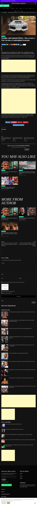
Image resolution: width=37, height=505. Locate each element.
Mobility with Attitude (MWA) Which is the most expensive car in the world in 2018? (17, 138)
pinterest (26, 122)
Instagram (21, 476)
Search (2, 300)
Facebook (21, 473)
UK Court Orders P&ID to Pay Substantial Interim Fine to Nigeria (18, 353)
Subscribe (26, 149)
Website (20, 278)
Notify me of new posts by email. (7, 293)
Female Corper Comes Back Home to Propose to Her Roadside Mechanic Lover (20, 328)
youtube (20, 122)
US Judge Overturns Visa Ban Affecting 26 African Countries (22, 12)
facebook (8, 122)
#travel (27, 8)
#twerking (20, 8)
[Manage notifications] (35, 503)
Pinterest (21, 478)
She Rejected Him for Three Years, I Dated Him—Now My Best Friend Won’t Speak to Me (9, 233)
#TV (23, 8)
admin (6, 42)
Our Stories (3, 36)
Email (2, 278)
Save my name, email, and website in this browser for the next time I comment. (13, 282)
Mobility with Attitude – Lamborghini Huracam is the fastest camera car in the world (29, 138)
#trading (30, 8)
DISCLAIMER (3, 496)
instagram (14, 122)
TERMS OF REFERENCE (5, 494)
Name (2, 274)
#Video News (7, 8)
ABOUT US (3, 489)
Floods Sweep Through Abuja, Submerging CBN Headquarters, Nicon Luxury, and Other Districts (27, 172)
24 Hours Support (7, 485)
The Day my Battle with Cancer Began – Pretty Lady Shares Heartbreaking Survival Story (22, 361)
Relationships (3, 231)
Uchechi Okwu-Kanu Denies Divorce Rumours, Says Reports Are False (8, 188)
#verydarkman (12, 8)
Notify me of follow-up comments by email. (8, 291)
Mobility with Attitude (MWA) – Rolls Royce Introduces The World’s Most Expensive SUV (6, 138)
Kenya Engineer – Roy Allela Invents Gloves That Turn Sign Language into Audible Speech (22, 369)
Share (21, 44)
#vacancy (17, 8)
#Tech (33, 8)
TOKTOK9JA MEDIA (19, 3)
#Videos (4, 8)
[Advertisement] (18, 66)
